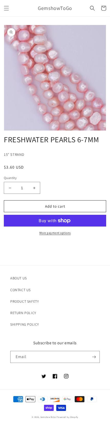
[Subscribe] (94, 357)
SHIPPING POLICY (24, 324)
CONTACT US (20, 290)
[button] (6, 8)
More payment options (55, 233)
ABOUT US (18, 278)
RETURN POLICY (23, 313)
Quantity (10, 178)
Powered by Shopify (67, 417)
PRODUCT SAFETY (24, 301)
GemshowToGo (48, 417)
